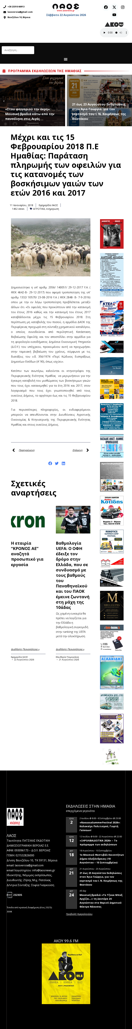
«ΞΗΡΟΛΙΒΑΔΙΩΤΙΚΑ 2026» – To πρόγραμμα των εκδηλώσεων (98, 842)
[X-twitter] (114, 7)
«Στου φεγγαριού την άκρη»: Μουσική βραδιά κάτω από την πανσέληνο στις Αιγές (29, 114)
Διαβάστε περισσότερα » (25, 649)
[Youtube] (114, 15)
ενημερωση (52, 208)
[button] (65, 59)
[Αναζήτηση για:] (18, 50)
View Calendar (79, 914)
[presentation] (4, 101)
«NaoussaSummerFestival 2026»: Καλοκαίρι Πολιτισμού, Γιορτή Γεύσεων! (100, 826)
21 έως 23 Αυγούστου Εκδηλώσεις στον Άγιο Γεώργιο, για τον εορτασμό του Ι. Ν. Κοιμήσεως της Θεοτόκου (99, 111)
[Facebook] (106, 7)
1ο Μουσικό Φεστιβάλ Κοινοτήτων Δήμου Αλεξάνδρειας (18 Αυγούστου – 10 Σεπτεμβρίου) (102, 858)
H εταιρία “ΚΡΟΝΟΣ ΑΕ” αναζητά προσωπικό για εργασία (27, 553)
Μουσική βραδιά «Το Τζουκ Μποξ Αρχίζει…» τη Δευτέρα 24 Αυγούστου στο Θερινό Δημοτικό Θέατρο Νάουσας (101, 900)
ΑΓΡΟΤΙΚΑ (39, 208)
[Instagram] (122, 7)
